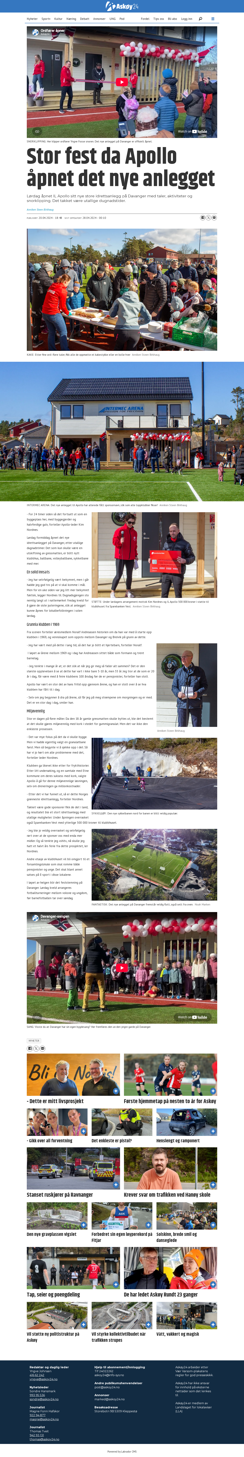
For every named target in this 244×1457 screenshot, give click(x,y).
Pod (121, 19)
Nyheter (32, 19)
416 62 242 (37, 1375)
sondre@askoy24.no (44, 1399)
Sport (45, 19)
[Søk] (200, 18)
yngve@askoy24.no (44, 1379)
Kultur (58, 19)
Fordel (145, 19)
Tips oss (158, 19)
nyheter (34, 1040)
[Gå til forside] (122, 6)
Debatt (84, 19)
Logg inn (186, 19)
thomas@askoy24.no (44, 1439)
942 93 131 (37, 1435)
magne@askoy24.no (44, 1419)
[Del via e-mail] (214, 217)
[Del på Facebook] (202, 217)
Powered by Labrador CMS (122, 1451)
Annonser (99, 19)
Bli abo (172, 19)
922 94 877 (38, 1415)
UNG (112, 19)
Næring (71, 19)
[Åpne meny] (212, 19)
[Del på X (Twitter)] (208, 217)
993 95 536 (37, 1395)
